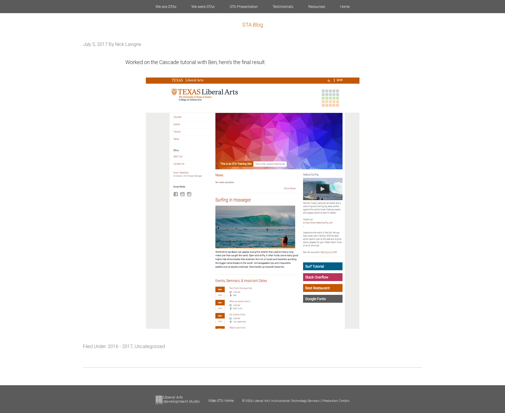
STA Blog (252, 25)
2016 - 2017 (120, 346)
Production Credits (336, 401)
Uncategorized (150, 346)
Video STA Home (221, 401)
